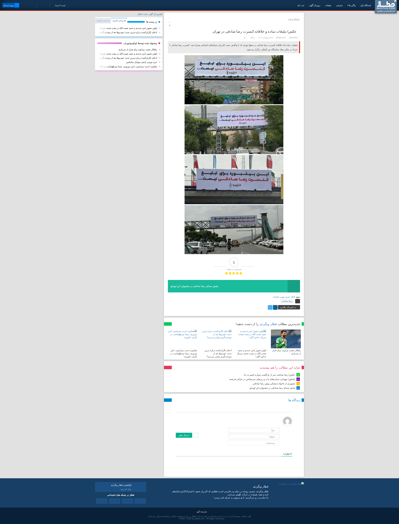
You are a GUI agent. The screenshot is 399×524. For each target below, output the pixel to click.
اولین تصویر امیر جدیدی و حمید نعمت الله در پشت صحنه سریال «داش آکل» (251, 353)
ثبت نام (301, 5)
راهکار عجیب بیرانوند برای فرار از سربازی (138, 49)
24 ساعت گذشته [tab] (119, 21)
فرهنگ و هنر (293, 19)
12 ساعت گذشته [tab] (103, 21)
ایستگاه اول (365, 5)
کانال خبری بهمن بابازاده (284, 297)
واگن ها (352, 5)
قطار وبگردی (268, 324)
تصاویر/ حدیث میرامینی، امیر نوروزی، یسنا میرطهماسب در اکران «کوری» (183, 353)
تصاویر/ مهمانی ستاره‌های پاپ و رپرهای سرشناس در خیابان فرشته (262, 379)
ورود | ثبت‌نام (9, 5)
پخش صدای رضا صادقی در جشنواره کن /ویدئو (272, 388)
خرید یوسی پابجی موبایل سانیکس (141, 62)
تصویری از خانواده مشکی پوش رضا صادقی (274, 383)
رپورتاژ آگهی (314, 5)
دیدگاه (252, 38)
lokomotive (293, 38)
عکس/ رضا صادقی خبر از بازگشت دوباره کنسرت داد (269, 374)
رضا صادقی (287, 301)
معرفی (339, 5)
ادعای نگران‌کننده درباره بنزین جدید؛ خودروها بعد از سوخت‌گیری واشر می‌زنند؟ (218, 353)
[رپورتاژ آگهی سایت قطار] (149, 14)
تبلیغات (328, 5)
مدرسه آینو (202, 511)
